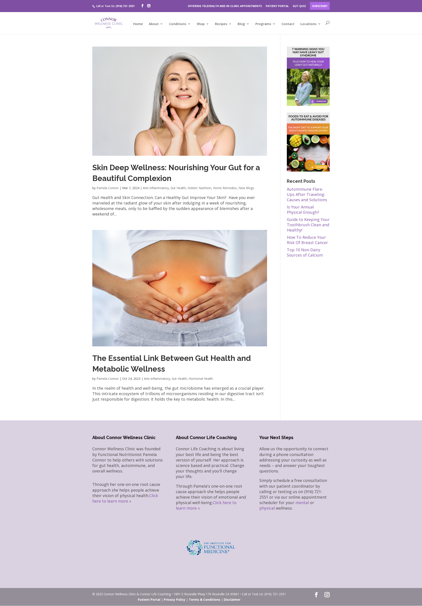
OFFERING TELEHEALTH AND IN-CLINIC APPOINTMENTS (225, 6)
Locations (308, 24)
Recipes (221, 24)
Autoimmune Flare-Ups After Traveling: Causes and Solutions (307, 194)
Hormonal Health (201, 378)
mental (302, 502)
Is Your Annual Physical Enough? (303, 209)
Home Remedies (225, 188)
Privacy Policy (174, 599)
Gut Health (178, 188)
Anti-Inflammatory (156, 188)
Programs (263, 24)
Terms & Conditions (204, 599)
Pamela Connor (107, 188)
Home (138, 24)
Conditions (177, 24)
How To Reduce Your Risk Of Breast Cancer (307, 240)
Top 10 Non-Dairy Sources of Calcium (305, 252)
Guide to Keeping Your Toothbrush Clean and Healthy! (308, 225)
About (154, 24)
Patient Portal (149, 599)
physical (267, 508)
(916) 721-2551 (125, 6)
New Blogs (246, 188)
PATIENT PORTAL (277, 6)
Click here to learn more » (125, 498)
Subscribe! (319, 6)
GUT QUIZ (299, 6)
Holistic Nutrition (199, 188)
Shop (201, 24)
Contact (288, 24)
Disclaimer (232, 599)
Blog (241, 24)
